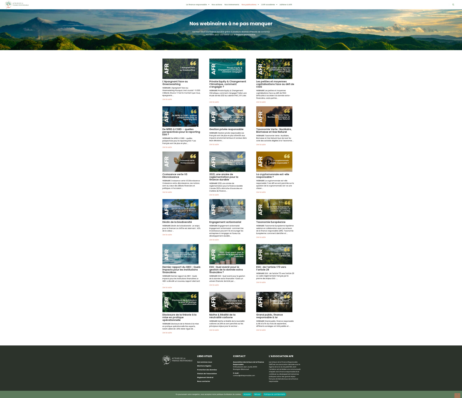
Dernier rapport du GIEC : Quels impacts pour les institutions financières (181, 269)
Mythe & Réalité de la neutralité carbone (222, 316)
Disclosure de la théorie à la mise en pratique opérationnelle (179, 317)
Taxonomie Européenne (271, 222)
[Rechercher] (453, 4)
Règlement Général (205, 377)
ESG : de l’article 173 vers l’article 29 (271, 268)
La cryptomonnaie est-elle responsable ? (272, 176)
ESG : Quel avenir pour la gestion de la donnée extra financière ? (226, 269)
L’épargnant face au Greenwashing (175, 83)
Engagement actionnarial (225, 222)
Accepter (247, 394)
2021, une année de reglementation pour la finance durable (223, 177)
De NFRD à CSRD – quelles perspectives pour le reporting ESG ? (181, 132)
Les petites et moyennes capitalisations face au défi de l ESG (275, 84)
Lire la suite (167, 99)
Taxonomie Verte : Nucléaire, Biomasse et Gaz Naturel (274, 131)
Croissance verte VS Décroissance (174, 176)
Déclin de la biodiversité (177, 222)
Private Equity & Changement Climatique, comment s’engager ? (227, 84)
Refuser (257, 394)
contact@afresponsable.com (244, 375)
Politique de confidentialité (274, 394)
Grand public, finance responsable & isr (269, 316)
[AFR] (17, 4)
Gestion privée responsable (226, 129)
